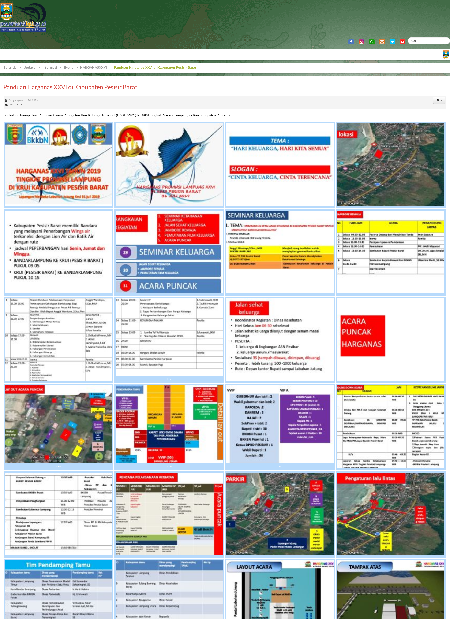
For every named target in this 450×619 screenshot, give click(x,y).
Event (68, 67)
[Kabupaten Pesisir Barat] (23, 17)
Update (29, 67)
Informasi (49, 67)
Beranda (10, 67)
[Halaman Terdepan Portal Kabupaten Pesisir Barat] (446, 54)
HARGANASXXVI (93, 67)
